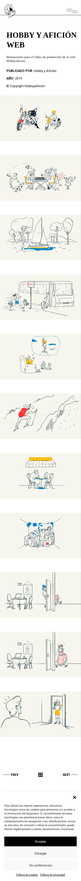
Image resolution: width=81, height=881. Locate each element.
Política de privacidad (52, 874)
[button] (74, 797)
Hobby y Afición (45, 71)
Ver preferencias (40, 865)
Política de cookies (27, 874)
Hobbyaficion (15, 61)
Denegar (41, 853)
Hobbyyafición (35, 86)
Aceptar (40, 841)
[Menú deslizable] (72, 11)
